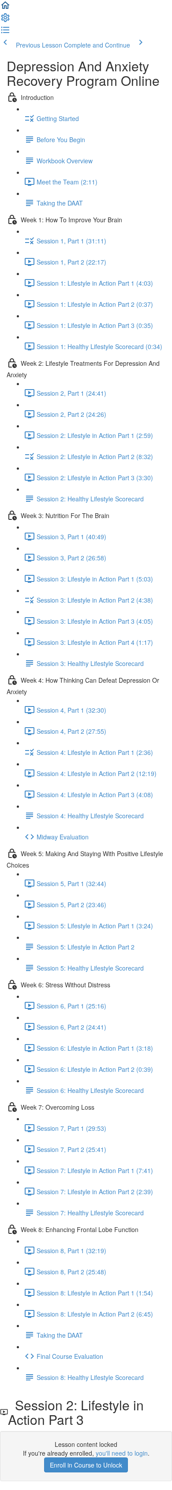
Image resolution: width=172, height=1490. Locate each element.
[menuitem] (5, 20)
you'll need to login (122, 1453)
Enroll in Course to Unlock (86, 1465)
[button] (5, 8)
